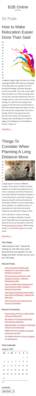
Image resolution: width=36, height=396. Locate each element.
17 (4, 370)
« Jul (3, 382)
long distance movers (15, 225)
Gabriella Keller (11, 325)
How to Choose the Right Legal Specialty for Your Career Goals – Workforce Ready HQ (17, 270)
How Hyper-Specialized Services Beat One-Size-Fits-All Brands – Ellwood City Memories (19, 295)
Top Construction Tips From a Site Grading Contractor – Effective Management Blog (18, 278)
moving (4, 105)
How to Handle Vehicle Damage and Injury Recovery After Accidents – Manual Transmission (19, 286)
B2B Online (18, 7)
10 (4, 366)
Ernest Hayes (10, 313)
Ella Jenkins (9, 319)
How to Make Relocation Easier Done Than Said (17, 32)
